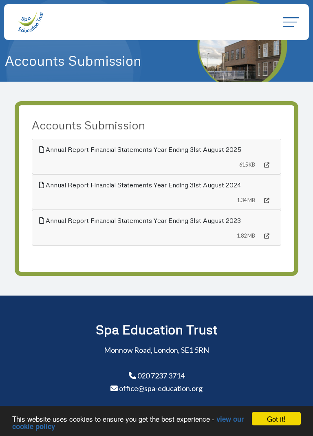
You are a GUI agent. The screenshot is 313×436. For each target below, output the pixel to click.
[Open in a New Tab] (266, 165)
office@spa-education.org (161, 388)
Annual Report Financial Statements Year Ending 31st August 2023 (142, 220)
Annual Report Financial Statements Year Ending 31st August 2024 (142, 185)
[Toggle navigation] (291, 22)
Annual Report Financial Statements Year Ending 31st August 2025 (142, 149)
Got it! (276, 419)
